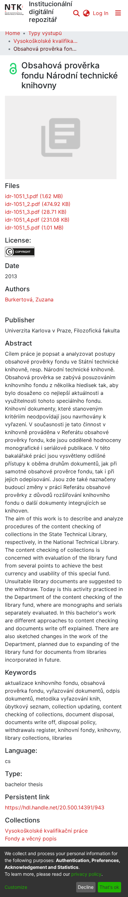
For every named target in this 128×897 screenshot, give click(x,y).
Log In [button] (101, 13)
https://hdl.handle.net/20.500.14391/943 (54, 807)
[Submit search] (76, 13)
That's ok (109, 887)
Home (12, 33)
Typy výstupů (45, 33)
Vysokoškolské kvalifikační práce (46, 41)
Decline (86, 887)
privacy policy (86, 874)
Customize (16, 887)
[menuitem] (86, 13)
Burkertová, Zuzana (29, 299)
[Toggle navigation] (118, 13)
